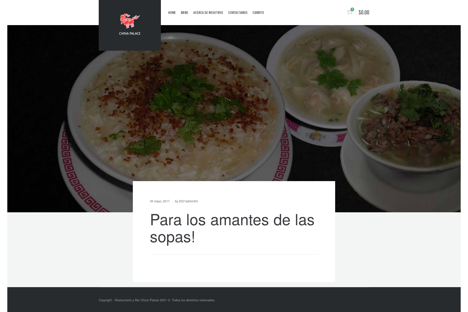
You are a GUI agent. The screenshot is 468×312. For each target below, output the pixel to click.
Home (172, 12)
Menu (184, 12)
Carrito (258, 12)
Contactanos (237, 12)
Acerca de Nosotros (208, 12)
